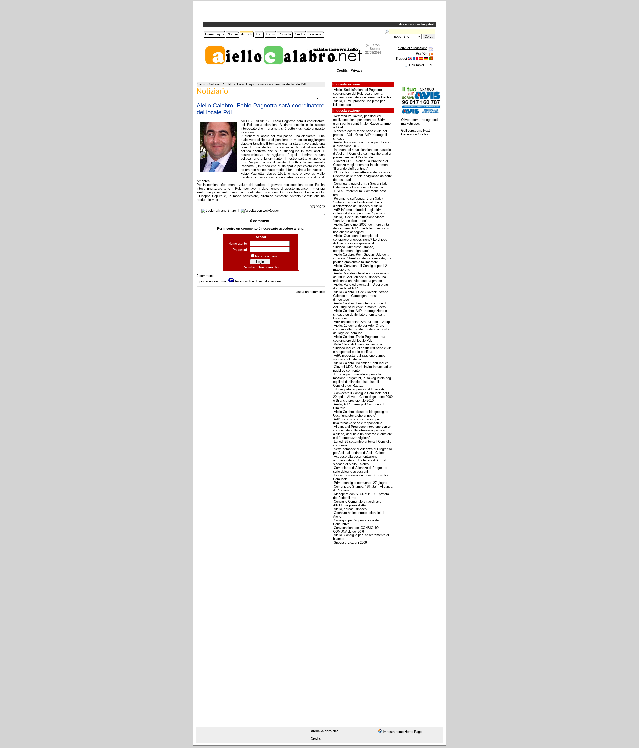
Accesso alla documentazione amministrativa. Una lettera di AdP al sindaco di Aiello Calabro (359, 460)
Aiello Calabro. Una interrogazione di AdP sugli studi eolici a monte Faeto (359, 305)
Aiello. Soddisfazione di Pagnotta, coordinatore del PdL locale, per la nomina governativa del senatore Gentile (362, 93)
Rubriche (285, 34)
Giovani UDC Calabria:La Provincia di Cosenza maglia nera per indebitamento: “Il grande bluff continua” (362, 164)
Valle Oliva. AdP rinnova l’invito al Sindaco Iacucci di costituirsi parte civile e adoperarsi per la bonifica (362, 348)
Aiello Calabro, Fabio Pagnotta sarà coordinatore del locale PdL (359, 338)
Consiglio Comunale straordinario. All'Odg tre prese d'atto (357, 503)
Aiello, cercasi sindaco (350, 509)
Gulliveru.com (411, 130)
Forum (270, 34)
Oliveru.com (410, 120)
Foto (259, 34)
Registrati (428, 24)
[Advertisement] (262, 12)
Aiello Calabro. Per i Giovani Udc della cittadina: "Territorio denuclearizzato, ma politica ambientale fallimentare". (362, 258)
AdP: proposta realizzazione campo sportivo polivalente (359, 357)
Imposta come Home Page (402, 732)
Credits (300, 34)
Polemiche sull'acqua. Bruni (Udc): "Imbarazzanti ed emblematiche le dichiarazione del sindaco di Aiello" (358, 202)
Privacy (356, 70)
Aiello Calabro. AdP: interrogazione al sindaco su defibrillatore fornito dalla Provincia (360, 314)
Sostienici (316, 34)
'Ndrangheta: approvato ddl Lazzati (359, 389)
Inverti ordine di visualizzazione (257, 281)
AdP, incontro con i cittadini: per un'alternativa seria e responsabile (357, 421)
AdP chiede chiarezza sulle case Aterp (362, 322)
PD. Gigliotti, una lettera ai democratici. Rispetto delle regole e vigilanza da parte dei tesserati (362, 176)
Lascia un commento (310, 292)
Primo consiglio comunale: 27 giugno (360, 483)
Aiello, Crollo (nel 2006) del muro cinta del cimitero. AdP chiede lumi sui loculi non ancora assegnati (361, 228)
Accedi (404, 24)
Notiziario (215, 84)
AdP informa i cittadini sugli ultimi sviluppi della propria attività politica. (359, 211)
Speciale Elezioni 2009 (350, 542)
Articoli (246, 34)
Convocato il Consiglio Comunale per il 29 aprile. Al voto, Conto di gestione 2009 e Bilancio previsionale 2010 (363, 396)
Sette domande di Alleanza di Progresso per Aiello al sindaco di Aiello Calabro (362, 451)
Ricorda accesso (267, 256)
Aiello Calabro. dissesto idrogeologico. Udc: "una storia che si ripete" (361, 413)
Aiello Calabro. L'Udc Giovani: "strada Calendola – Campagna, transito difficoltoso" (360, 295)
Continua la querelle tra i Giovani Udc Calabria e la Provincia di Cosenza (360, 185)
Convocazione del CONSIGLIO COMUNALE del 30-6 (356, 529)
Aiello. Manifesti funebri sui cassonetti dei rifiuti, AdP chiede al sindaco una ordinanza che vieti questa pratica (361, 277)
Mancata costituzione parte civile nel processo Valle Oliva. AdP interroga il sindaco (360, 134)
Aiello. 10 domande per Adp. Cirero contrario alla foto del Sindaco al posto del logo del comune (361, 329)
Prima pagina (214, 34)
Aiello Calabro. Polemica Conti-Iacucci (361, 363)
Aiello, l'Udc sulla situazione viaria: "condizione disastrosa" (358, 219)
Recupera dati (269, 267)
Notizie (233, 34)
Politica (229, 84)
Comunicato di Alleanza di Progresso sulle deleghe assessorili (360, 469)
